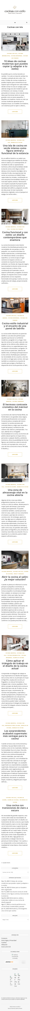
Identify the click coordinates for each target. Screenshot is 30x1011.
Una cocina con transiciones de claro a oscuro (15, 808)
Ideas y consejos (19, 573)
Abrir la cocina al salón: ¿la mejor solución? (15, 578)
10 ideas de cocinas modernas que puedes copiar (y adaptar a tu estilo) (15, 65)
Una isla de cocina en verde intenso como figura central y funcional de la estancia (15, 149)
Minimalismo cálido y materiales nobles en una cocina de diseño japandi (12, 900)
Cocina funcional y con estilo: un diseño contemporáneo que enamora (15, 236)
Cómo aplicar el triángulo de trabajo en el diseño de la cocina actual (15, 664)
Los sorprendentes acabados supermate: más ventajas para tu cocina (15, 734)
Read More (15, 111)
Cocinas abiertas (11, 140)
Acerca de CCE (6, 947)
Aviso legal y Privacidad (8, 940)
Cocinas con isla (12, 53)
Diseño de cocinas (18, 657)
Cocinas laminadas (18, 401)
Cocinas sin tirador (17, 229)
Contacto (4, 938)
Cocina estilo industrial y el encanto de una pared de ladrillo (15, 326)
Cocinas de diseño (10, 486)
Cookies (4, 942)
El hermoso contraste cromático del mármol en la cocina (15, 407)
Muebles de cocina (16, 142)
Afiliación (4, 945)
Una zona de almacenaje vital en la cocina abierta (15, 492)
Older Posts (6, 862)
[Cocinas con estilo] (15, 10)
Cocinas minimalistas (13, 655)
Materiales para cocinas (12, 725)
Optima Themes (18, 1008)
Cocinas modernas (16, 55)
